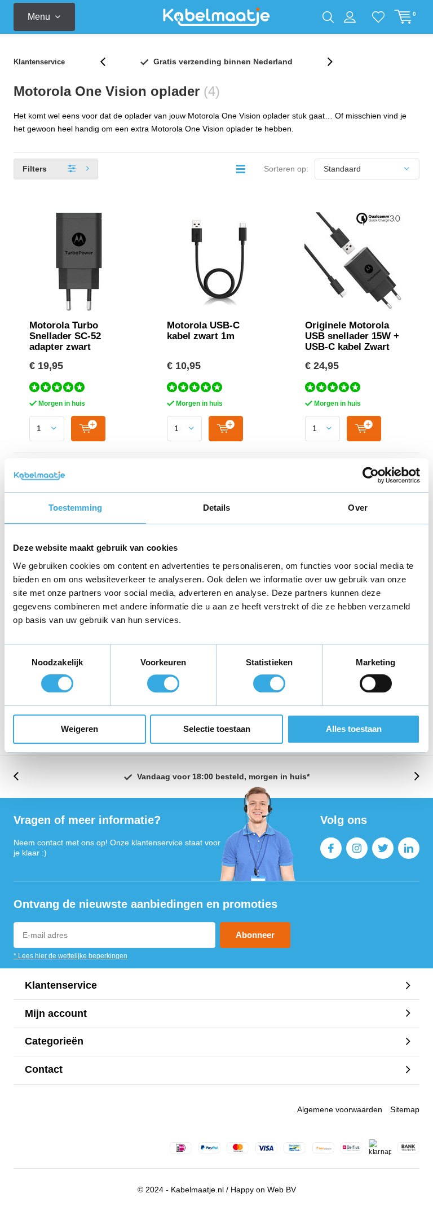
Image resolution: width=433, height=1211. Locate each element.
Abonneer (255, 935)
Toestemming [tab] (75, 507)
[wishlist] (378, 17)
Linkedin (408, 848)
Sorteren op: (286, 168)
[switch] (163, 683)
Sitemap (404, 1109)
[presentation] (108, 61)
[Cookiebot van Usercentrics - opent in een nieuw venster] (370, 475)
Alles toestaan (354, 729)
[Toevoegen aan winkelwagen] (88, 428)
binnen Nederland (223, 61)
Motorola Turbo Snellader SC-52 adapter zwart (65, 336)
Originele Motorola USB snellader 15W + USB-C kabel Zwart (352, 336)
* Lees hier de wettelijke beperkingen (70, 956)
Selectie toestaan (216, 729)
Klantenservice (39, 62)
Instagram (357, 848)
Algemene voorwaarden (339, 1109)
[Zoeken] (328, 17)
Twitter (383, 848)
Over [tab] (357, 507)
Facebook (331, 848)
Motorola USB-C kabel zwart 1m (203, 330)
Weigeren (79, 729)
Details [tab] (217, 507)
